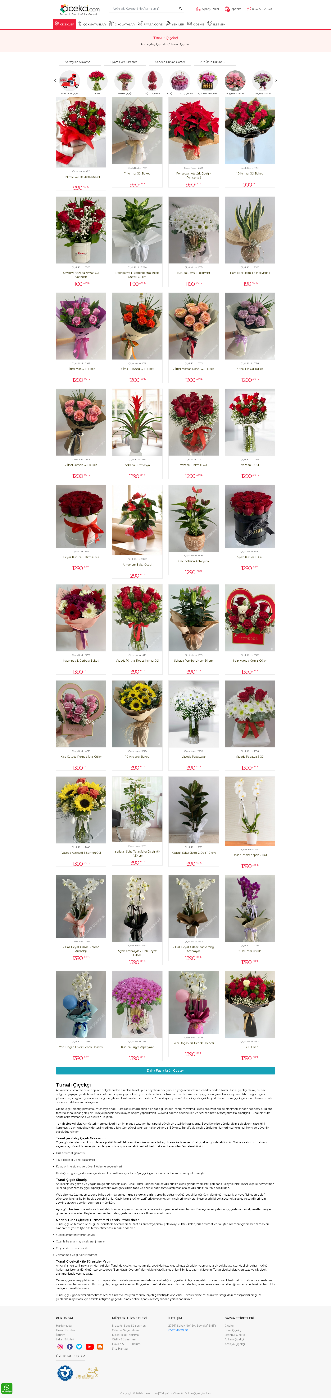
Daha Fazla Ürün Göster (165, 1070)
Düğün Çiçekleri (152, 93)
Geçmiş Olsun (263, 93)
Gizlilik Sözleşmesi (124, 1339)
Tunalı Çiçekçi (180, 44)
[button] (81, 62)
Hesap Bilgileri (65, 1330)
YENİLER (178, 24)
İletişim (61, 1335)
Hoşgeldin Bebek (235, 93)
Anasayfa (147, 44)
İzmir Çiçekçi (233, 1330)
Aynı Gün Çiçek (69, 93)
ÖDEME (198, 24)
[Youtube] (90, 1346)
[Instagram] (60, 1346)
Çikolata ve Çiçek (207, 93)
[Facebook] (70, 1346)
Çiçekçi (229, 1325)
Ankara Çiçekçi (234, 1339)
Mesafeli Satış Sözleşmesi (129, 1325)
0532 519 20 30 (178, 1330)
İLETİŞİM (219, 24)
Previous (55, 80)
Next (276, 80)
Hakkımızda (64, 1325)
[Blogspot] (100, 1346)
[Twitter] (79, 1346)
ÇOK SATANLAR (94, 24)
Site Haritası (120, 1348)
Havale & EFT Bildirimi (126, 1344)
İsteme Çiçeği (124, 93)
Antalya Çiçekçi (235, 1344)
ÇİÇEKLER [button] (67, 24)
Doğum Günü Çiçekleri (180, 93)
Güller (97, 93)
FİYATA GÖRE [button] (153, 24)
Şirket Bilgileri (65, 1339)
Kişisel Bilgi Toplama (125, 1335)
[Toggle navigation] (99, 16)
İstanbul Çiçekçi (235, 1335)
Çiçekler (162, 44)
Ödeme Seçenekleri (125, 1330)
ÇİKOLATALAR (125, 24)
